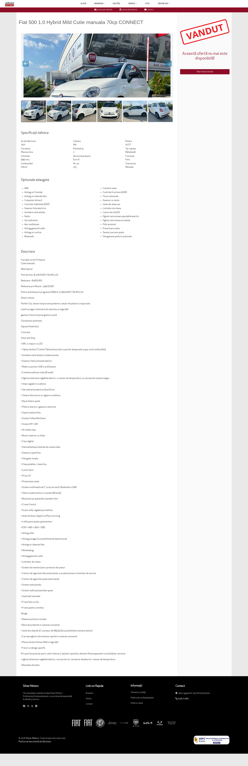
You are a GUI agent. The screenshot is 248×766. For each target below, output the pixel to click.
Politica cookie (137, 703)
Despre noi (163, 4)
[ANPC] (211, 740)
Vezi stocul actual (205, 72)
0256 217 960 (183, 699)
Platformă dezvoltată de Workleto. (35, 742)
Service (132, 4)
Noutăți (116, 4)
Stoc (147, 4)
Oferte (88, 699)
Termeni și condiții (138, 692)
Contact (89, 704)
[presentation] (25, 64)
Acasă (83, 4)
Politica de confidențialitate (142, 698)
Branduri (98, 4)
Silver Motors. (32, 738)
